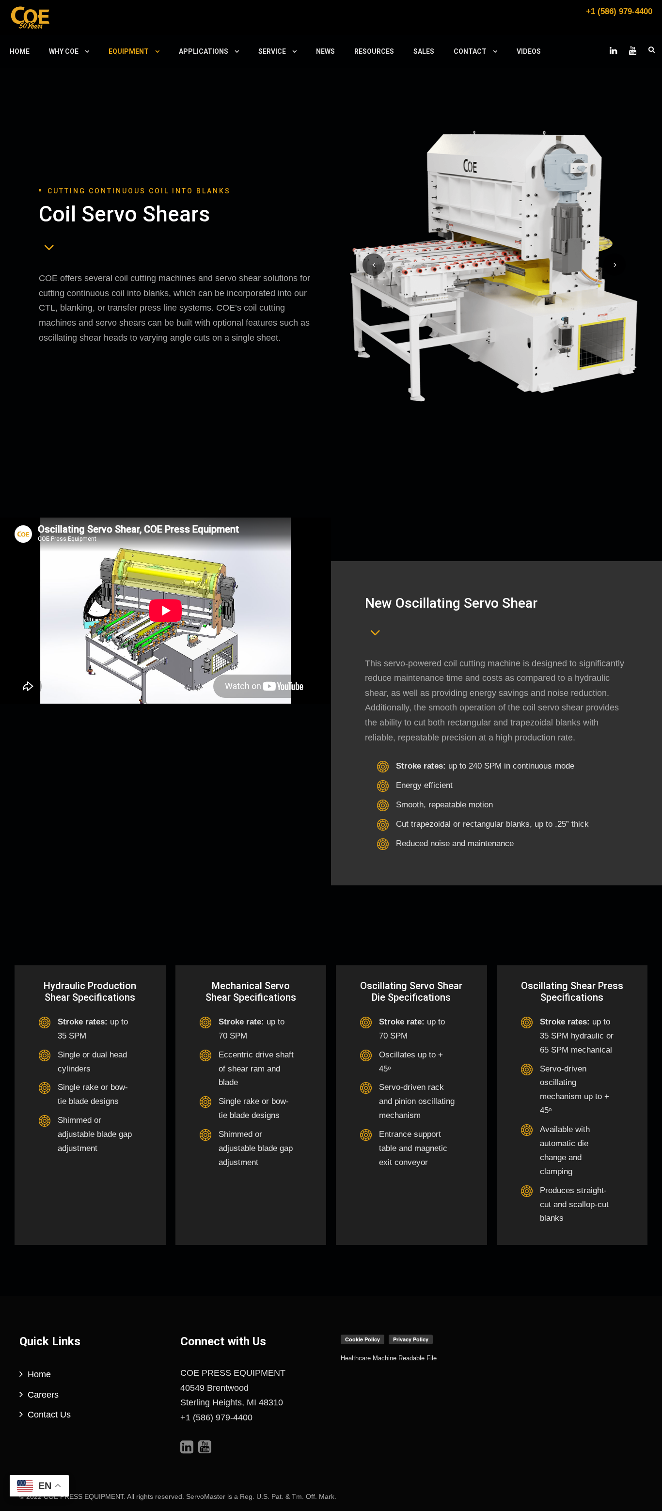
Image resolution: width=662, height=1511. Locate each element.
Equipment (129, 51)
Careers (43, 1395)
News (325, 51)
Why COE (64, 51)
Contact (470, 51)
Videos (529, 51)
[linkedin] (613, 51)
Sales (423, 51)
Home (20, 51)
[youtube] (632, 51)
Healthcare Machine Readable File (389, 1358)
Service (272, 51)
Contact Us (49, 1414)
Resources (374, 51)
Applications (203, 51)
